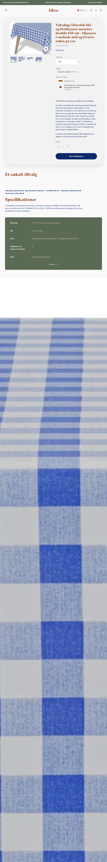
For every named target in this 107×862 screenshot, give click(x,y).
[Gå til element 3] (30, 59)
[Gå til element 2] (21, 59)
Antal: (58, 142)
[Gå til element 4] (38, 59)
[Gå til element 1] (13, 59)
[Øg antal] (67, 146)
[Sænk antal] (59, 146)
